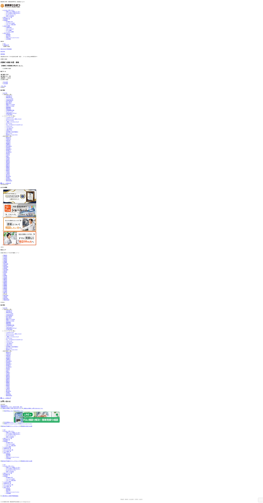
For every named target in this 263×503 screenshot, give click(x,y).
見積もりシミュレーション (12, 37)
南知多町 (6, 266)
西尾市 (5, 282)
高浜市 (5, 271)
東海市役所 (6, 299)
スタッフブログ (10, 28)
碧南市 (5, 278)
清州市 (5, 287)
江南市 (5, 291)
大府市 (5, 259)
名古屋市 (6, 269)
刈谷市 (5, 272)
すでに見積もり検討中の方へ (13, 13)
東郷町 (5, 285)
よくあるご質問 (10, 31)
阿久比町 (6, 264)
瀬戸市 (5, 292)
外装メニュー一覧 (7, 17)
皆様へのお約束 (10, 16)
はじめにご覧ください (8, 10)
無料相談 (8, 34)
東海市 (5, 255)
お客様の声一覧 (7, 448)
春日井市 (6, 295)
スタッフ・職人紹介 (11, 24)
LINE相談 (8, 39)
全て (5, 93)
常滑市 (5, 265)
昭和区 (5, 288)
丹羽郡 (5, 297)
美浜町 (5, 268)
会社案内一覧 (9, 21)
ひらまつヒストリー (11, 14)
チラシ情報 (9, 30)
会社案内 (5, 20)
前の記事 (5, 82)
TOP (4, 429)
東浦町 (5, 261)
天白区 (5, 276)
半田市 (5, 256)
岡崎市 (5, 284)
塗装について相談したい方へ (13, 11)
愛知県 (122, 499)
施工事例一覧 (6, 18)
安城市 (5, 281)
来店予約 (8, 36)
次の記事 (5, 83)
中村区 (5, 289)
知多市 (5, 258)
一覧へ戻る (3, 86)
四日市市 (6, 298)
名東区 (5, 275)
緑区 (5, 274)
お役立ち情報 (6, 26)
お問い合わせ (6, 33)
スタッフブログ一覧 (8, 449)
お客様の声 (9, 27)
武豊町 (5, 262)
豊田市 (5, 279)
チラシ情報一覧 (7, 451)
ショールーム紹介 (10, 23)
